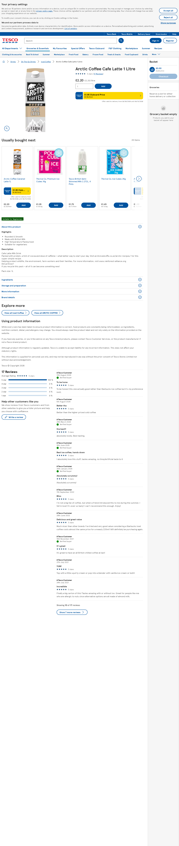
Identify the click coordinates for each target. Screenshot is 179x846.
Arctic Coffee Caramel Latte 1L (14, 180)
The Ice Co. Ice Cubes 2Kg (113, 178)
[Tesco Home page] (10, 40)
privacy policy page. (44, 11)
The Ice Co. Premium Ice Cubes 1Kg (47, 180)
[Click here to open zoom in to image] (6, 128)
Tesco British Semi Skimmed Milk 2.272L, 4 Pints (80, 181)
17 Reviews (98, 73)
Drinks (13, 61)
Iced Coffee (46, 61)
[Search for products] (121, 40)
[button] (111, 34)
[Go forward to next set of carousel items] (139, 178)
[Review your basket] (152, 69)
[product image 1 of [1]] (35, 100)
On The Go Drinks (28, 61)
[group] (17, 178)
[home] (4, 61)
